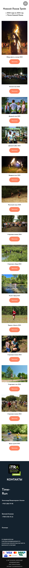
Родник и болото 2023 (14, 325)
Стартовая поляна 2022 (15, 414)
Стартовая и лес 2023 (14, 384)
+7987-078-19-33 (7, 517)
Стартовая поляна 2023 (15, 354)
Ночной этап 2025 (14, 86)
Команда (5, 527)
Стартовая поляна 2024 (15, 234)
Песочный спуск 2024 (14, 205)
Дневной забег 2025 (14, 145)
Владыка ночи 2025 (14, 175)
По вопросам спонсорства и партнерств (13, 543)
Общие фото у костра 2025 (15, 57)
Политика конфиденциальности (11, 541)
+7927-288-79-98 (7, 503)
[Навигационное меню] (25, 3)
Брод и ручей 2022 (14, 443)
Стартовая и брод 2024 (14, 264)
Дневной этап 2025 (14, 116)
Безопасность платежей (8, 545)
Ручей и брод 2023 (14, 295)
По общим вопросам (7, 539)
